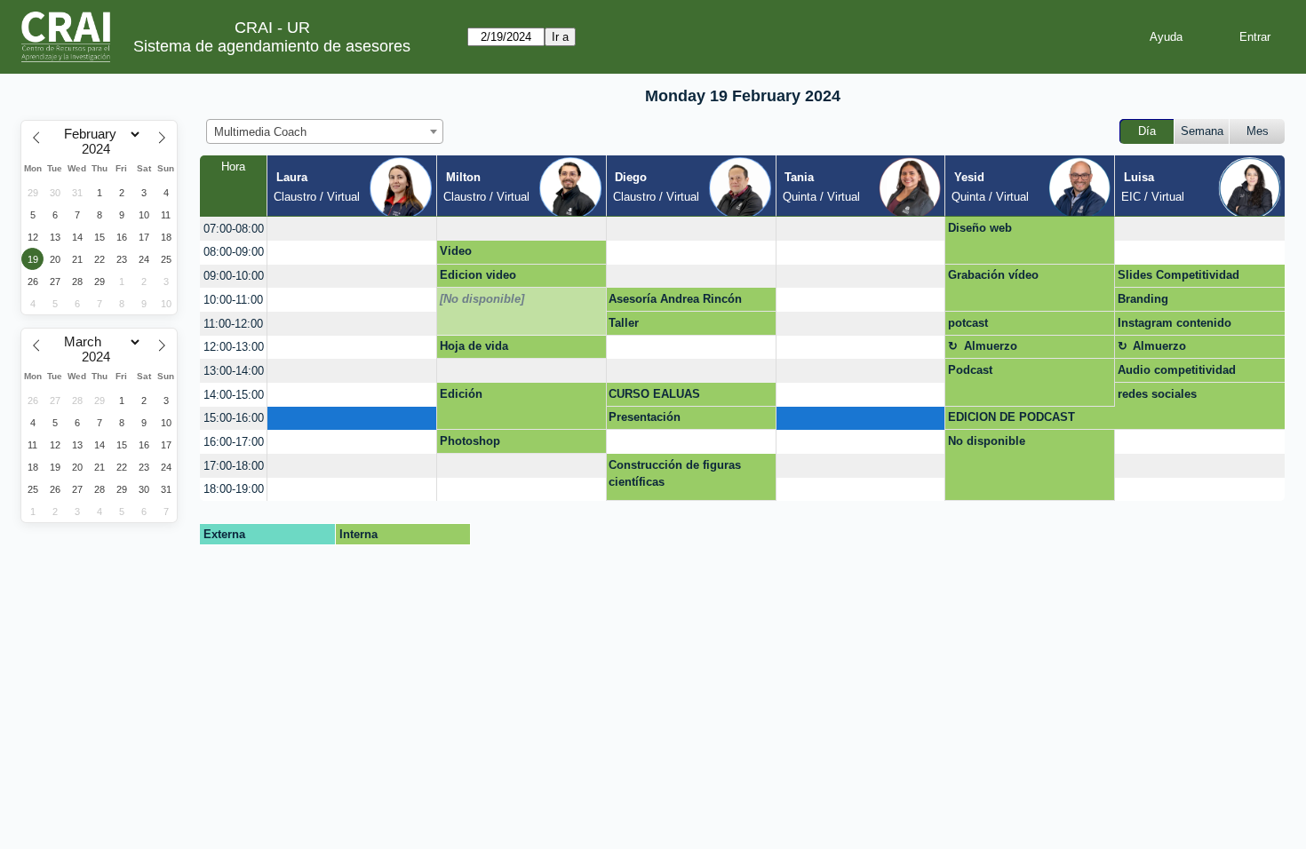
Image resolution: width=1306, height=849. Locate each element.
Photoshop (470, 441)
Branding (1143, 298)
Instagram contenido (1174, 322)
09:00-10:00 (233, 275)
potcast (968, 322)
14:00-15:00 (233, 394)
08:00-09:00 (233, 251)
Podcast (970, 370)
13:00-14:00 (233, 370)
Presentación (645, 417)
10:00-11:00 (233, 299)
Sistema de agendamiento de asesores (271, 46)
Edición (461, 394)
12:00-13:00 (233, 346)
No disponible (986, 441)
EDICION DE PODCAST (1011, 417)
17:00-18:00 (233, 465)
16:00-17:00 (233, 441)
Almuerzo (990, 346)
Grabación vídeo (993, 275)
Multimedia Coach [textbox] (260, 132)
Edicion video (478, 275)
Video (456, 251)
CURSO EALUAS (654, 394)
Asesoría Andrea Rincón (675, 298)
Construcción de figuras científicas (675, 473)
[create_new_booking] (351, 229)
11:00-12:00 (233, 323)
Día (1147, 131)
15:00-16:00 (233, 417)
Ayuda (1166, 37)
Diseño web (980, 227)
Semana (1202, 131)
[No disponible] (482, 298)
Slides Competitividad (1178, 275)
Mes (1257, 131)
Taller (624, 322)
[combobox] (324, 131)
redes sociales (1157, 394)
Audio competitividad (1177, 370)
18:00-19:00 (233, 489)
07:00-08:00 (233, 228)
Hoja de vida (474, 346)
